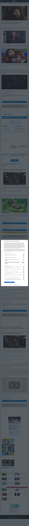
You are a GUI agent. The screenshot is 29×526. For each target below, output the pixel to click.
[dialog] (14, 263)
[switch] (23, 254)
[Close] (26, 241)
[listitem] (14, 253)
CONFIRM (9, 282)
